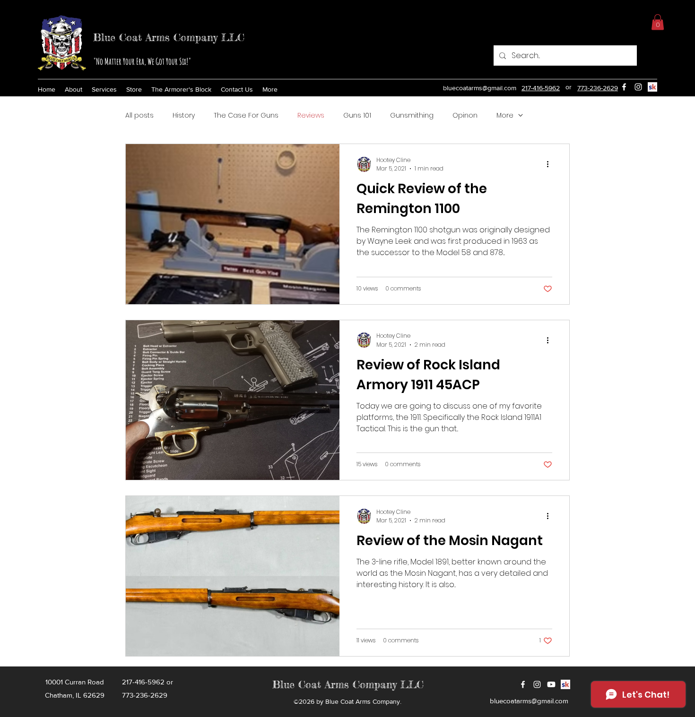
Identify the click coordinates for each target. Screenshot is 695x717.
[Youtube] (551, 684)
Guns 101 (357, 115)
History (184, 115)
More (504, 115)
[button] (657, 22)
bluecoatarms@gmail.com (479, 88)
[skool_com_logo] (652, 87)
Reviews (310, 115)
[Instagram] (638, 87)
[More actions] (550, 164)
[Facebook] (523, 684)
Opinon (465, 115)
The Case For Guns (246, 115)
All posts (139, 115)
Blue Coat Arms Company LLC (168, 37)
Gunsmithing (412, 115)
